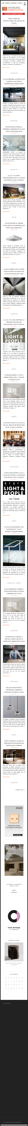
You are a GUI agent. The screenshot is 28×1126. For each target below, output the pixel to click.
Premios (14, 263)
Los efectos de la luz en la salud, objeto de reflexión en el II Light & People (14, 425)
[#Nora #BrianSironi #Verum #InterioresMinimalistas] (14, 1105)
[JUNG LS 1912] (14, 836)
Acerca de (7, 3)
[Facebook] (9, 797)
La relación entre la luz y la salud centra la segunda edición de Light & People (14, 475)
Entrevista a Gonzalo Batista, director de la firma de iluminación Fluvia (14, 639)
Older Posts (19, 789)
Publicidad (14, 3)
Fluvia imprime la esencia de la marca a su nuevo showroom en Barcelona (14, 81)
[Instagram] (19, 797)
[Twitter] (12, 797)
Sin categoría (14, 466)
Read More (6, 67)
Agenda (14, 217)
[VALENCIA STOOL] (14, 961)
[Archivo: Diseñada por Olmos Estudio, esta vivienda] (14, 1012)
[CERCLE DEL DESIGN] (14, 931)
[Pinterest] (16, 797)
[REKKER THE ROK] (14, 875)
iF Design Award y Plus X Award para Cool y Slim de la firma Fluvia (14, 377)
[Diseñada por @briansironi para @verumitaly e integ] (14, 1091)
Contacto (20, 3)
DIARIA (14, 890)
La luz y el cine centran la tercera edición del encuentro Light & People (14, 322)
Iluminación (14, 73)
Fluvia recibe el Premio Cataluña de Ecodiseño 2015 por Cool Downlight (14, 225)
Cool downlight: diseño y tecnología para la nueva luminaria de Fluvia (14, 591)
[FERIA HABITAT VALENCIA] (13, 14)
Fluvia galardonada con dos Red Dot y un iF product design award (14, 529)
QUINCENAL (14, 892)
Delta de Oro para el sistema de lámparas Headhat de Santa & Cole (14, 690)
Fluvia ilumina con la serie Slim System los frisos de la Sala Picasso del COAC (14, 271)
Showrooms (14, 120)
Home (3, 3)
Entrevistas (14, 681)
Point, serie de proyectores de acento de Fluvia (14, 21)
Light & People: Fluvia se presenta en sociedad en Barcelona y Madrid (14, 743)
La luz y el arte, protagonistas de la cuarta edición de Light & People (14, 178)
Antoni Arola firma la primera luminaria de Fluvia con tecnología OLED (14, 129)
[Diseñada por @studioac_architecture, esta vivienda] (14, 1052)
